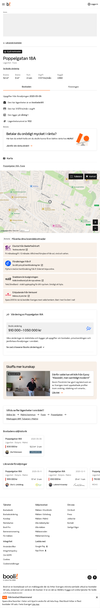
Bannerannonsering (11, 531)
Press (69, 514)
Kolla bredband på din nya (27, 280)
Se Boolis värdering (11, 68)
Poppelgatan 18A (13, 471)
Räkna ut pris (24, 296)
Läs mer (35, 604)
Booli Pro (7, 527)
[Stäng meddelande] (97, 597)
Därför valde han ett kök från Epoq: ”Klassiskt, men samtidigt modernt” (71, 376)
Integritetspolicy (10, 551)
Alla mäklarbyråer (42, 523)
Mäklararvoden (41, 531)
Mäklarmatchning (42, 536)
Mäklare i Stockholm (43, 510)
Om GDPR (7, 555)
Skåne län (10, 414)
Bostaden (26, 86)
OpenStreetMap (7, 231)
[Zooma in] (95, 222)
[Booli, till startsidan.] (8, 4)
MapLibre (16, 231)
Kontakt (70, 523)
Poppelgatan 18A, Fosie (14, 166)
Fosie (43, 414)
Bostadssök (8, 510)
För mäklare (7, 536)
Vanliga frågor (73, 527)
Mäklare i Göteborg (43, 514)
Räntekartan (8, 523)
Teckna (26, 249)
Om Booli (71, 510)
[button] (50, 202)
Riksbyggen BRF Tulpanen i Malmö (22, 418)
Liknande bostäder (14, 43)
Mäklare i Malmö (41, 519)
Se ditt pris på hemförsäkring (27, 265)
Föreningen (73, 86)
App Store (39, 550)
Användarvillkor (9, 546)
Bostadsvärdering (10, 514)
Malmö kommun (28, 414)
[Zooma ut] (95, 228)
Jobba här (71, 519)
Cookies (6, 559)
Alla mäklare (40, 527)
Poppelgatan (57, 414)
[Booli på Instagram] (90, 577)
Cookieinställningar (11, 564)
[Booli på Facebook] (95, 577)
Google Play (40, 546)
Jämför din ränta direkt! (17, 145)
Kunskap (6, 519)
